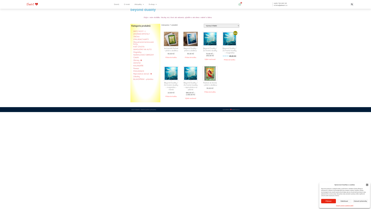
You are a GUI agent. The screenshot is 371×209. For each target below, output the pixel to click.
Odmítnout (344, 201)
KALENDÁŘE (138, 66)
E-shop (152, 4)
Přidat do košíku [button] (171, 57)
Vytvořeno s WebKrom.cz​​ (231, 109)
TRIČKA (136, 37)
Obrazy (136, 60)
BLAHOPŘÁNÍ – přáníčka (143, 79)
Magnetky (137, 52)
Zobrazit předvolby (360, 201)
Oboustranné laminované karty (143, 43)
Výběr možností (210, 59)
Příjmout (328, 201)
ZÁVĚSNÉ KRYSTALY (141, 34)
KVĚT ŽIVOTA (138, 47)
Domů (116, 4)
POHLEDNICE (138, 71)
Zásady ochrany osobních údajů (344, 205)
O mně (127, 4)
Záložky (136, 76)
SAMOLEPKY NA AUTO (142, 49)
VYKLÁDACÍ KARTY (141, 39)
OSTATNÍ (136, 63)
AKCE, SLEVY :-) (139, 31)
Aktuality (138, 4)
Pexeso (136, 68)
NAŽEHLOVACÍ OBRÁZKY (143, 55)
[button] (367, 185)
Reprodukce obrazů (141, 74)
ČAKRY (136, 57)
